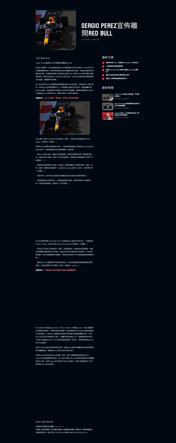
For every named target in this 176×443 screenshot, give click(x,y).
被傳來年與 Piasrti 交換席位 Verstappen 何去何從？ (122, 62)
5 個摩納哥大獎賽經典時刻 (114, 66)
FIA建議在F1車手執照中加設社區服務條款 (60, 270)
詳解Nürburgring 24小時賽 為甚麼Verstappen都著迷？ (122, 71)
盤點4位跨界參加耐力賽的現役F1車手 (117, 75)
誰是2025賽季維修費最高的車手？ (117, 78)
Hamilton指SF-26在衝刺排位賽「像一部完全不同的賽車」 (127, 114)
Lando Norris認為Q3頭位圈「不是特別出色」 (127, 95)
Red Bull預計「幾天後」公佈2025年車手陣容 (61, 98)
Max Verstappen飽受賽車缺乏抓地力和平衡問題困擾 (127, 104)
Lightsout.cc (59, 426)
